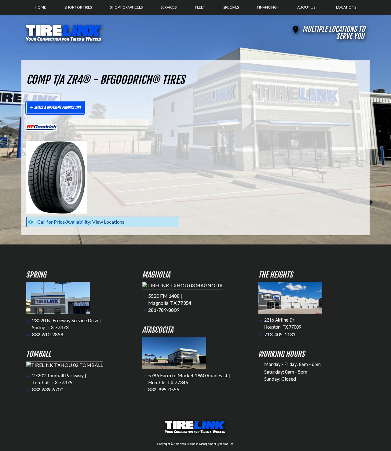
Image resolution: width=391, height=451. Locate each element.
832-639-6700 (47, 389)
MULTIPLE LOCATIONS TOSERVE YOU (333, 33)
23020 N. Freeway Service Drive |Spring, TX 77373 (67, 323)
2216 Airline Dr (279, 320)
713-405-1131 (279, 334)
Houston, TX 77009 (282, 327)
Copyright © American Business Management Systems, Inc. (195, 443)
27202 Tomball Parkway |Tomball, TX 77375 (59, 378)
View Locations (108, 222)
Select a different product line (57, 107)
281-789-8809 (163, 310)
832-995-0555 (163, 389)
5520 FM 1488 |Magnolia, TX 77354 (169, 299)
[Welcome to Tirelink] (64, 32)
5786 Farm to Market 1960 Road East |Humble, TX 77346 (189, 378)
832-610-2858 (47, 334)
